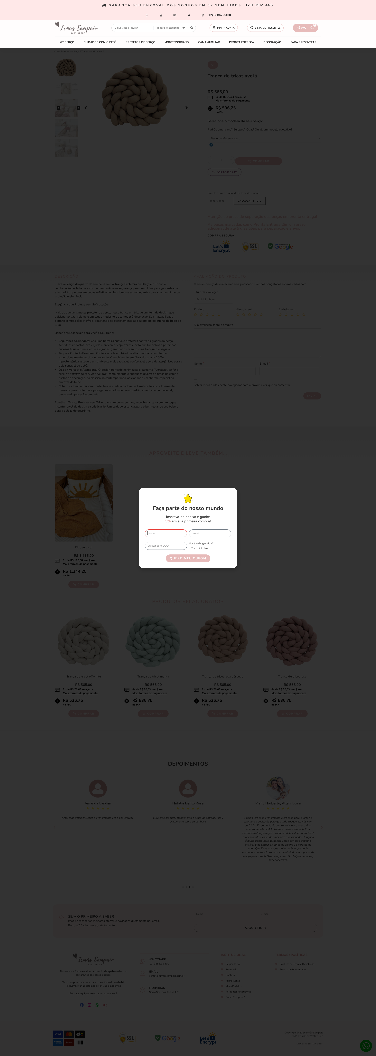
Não (205, 548)
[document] (188, 528)
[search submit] (192, 28)
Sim (194, 548)
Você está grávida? (201, 543)
